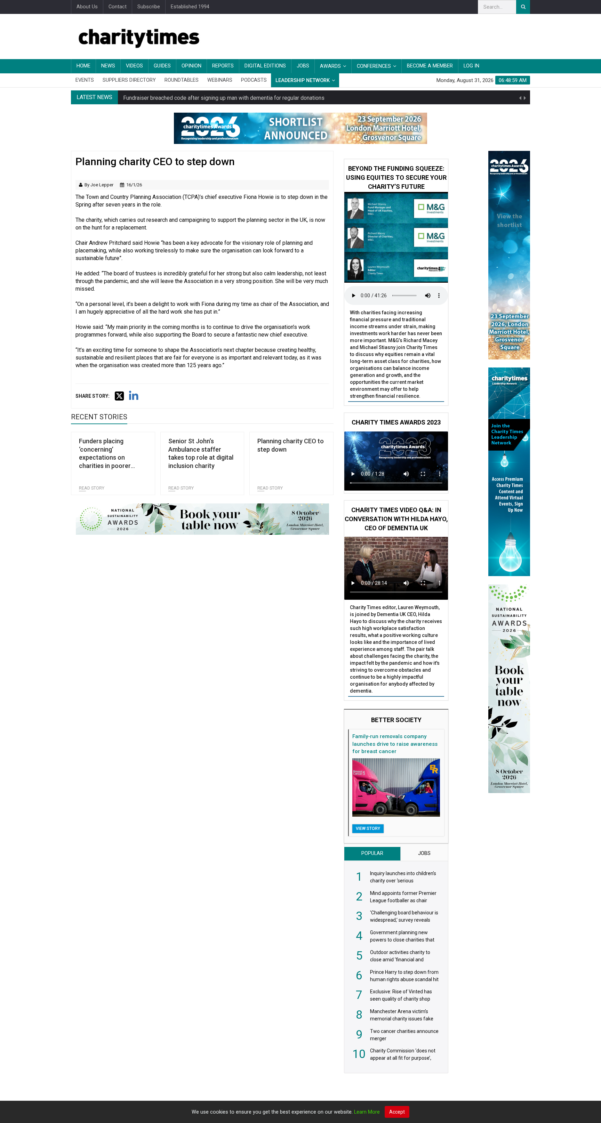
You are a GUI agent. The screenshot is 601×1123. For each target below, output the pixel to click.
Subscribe (148, 7)
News (108, 66)
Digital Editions (265, 66)
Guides (162, 66)
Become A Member (430, 66)
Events (84, 80)
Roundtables (182, 80)
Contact (118, 7)
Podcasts (254, 80)
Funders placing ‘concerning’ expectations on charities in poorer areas (105, 457)
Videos (134, 66)
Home (83, 66)
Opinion (191, 66)
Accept (397, 1112)
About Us (87, 7)
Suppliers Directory (129, 80)
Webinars (219, 80)
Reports (223, 66)
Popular (372, 853)
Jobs (303, 66)
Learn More (367, 1112)
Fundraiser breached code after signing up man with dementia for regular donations (223, 97)
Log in (471, 66)
